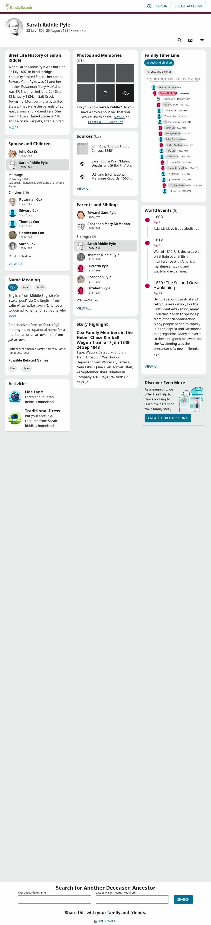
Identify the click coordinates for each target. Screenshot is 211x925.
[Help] (149, 6)
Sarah (25, 287)
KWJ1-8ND (79, 30)
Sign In (161, 6)
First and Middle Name (32, 892)
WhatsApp (107, 921)
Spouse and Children (159, 62)
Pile (12, 368)
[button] (37, 153)
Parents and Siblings (159, 71)
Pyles (26, 368)
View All (16, 264)
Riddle (40, 287)
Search (183, 899)
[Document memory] (105, 93)
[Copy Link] (202, 40)
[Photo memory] (86, 73)
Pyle (12, 287)
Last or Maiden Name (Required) (116, 892)
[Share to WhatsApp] (179, 40)
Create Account (189, 6)
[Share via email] (190, 40)
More (13, 127)
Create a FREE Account (105, 122)
